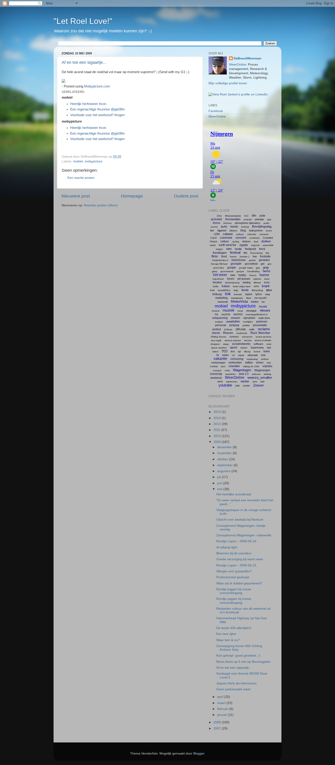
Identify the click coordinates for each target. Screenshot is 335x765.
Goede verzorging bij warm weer (239, 559)
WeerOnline (237, 64)
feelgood (250, 249)
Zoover (258, 385)
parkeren (261, 321)
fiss (267, 253)
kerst (266, 279)
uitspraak (252, 355)
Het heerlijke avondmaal (233, 494)
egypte (244, 245)
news (240, 311)
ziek (237, 385)
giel (262, 263)
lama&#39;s (224, 290)
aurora (214, 226)
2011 (219, 216)
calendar (251, 234)
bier (212, 230)
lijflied (269, 290)
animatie (259, 219)
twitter (225, 355)
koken (226, 286)
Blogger (198, 753)
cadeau (240, 234)
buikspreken (256, 230)
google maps (246, 267)
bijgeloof (221, 230)
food (224, 256)
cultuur (224, 241)
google (231, 267)
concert (240, 237)
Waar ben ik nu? (228, 640)
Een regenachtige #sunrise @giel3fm (97, 109)
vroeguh (217, 370)
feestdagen (220, 252)
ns (216, 314)
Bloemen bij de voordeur (234, 553)
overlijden (248, 321)
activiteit (216, 219)
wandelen (230, 374)
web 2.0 (244, 374)
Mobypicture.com (97, 86)
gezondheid (251, 263)
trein (266, 351)
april (220, 696)
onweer (235, 318)
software (258, 344)
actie (262, 215)
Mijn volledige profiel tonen (228, 83)
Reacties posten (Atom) (101, 205)
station (243, 347)
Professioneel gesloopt (232, 577)
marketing (221, 297)
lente (245, 290)
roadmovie (241, 333)
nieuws (265, 310)
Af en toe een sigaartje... (84, 62)
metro (254, 301)
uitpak (241, 355)
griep (214, 271)
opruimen (249, 318)
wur (262, 381)
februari (223, 709)
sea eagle (216, 340)
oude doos (264, 318)
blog (243, 230)
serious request (233, 340)
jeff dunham (243, 278)
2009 (218, 442)
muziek (228, 310)
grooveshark (226, 271)
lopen (248, 294)
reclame (264, 329)
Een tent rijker (226, 634)
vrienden (234, 366)
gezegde (236, 263)
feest (262, 249)
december (225, 447)
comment (226, 237)
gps (258, 267)
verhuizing (236, 359)
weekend (216, 377)
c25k (217, 234)
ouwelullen (233, 321)
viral (269, 362)
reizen (216, 333)
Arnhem (227, 223)
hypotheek (218, 279)
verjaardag (252, 359)
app (269, 219)
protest (216, 329)
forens (233, 256)
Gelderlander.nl (220, 260)
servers (248, 340)
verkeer (265, 359)
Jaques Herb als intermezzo (236, 683)
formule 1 (245, 256)
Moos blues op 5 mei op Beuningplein (243, 661)
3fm (254, 215)
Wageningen (242, 370)
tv (217, 355)
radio (252, 329)
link (228, 294)
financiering (256, 253)
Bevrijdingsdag (261, 226)
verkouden (235, 362)
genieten (264, 260)
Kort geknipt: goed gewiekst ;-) (238, 655)
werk (220, 381)
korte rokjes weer (242, 286)
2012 (218, 424)
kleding (246, 282)
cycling (235, 241)
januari (222, 714)
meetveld (223, 301)
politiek (246, 325)
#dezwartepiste (233, 216)
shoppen (215, 344)
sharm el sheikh (263, 340)
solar (268, 344)
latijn (236, 290)
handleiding (253, 271)
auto (224, 226)
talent (215, 351)
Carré (213, 237)
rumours (234, 336)
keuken (217, 282)
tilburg (247, 351)
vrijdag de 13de (251, 366)
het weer (220, 275)
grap (266, 267)
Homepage (132, 196)
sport (233, 347)
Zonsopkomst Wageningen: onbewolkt (243, 535)
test (233, 351)
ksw (212, 290)
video (249, 362)
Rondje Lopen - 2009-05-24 (236, 541)
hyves (230, 278)
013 (246, 216)
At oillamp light (226, 547)
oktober (223, 459)
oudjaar (219, 321)
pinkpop (234, 325)
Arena (216, 223)
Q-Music (228, 329)
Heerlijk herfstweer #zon (88, 104)
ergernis (255, 245)
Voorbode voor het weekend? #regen (97, 115)
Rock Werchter (260, 333)
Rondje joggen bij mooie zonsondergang (233, 591)
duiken (266, 241)
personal (220, 325)
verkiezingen (218, 362)
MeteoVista (239, 301)
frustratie (265, 256)
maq (267, 294)
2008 (218, 722)
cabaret (228, 234)
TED (224, 351)
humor (264, 275)
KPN (256, 286)
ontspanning (220, 318)
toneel (257, 351)
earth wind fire (227, 245)
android (248, 219)
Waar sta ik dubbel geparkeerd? (239, 583)
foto (255, 256)
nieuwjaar (251, 310)
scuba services (263, 336)
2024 (218, 412)
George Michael (219, 264)
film (245, 252)
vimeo (259, 362)
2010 (218, 436)
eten (229, 249)
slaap (226, 344)
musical (215, 311)
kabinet (257, 279)
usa (263, 355)
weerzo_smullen (259, 377)
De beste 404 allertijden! (233, 628)
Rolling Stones (218, 336)
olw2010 (237, 314)
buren (269, 230)
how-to (252, 275)
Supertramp (257, 347)
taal (269, 347)
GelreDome (238, 260)
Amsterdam (232, 219)
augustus (224, 471)
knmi (266, 282)
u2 (233, 355)
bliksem (233, 230)
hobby (242, 275)
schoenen (247, 336)
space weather (219, 347)
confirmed (254, 238)
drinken (246, 241)
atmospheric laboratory (247, 223)
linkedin (238, 294)
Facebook (216, 111)
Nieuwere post (76, 196)
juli (219, 477)
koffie (216, 286)
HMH (232, 275)
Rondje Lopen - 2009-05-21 (236, 565)
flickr (214, 256)
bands (234, 226)
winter (245, 381)
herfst (266, 271)
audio (266, 223)
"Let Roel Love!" (83, 21)
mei (220, 489)
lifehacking (257, 290)
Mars (248, 298)
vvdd (227, 370)
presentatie (260, 325)
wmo (255, 381)
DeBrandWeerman (247, 58)
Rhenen (228, 333)
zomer (246, 385)
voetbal (214, 366)
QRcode (241, 329)
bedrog (245, 226)
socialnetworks (241, 343)
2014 (218, 418)
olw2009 (225, 314)
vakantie (220, 359)
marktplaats (237, 298)
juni (220, 483)
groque (240, 271)
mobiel (78, 161)
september (225, 465)
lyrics (258, 294)
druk (256, 241)
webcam (256, 374)
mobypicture (93, 161)
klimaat (257, 282)
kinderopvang (232, 282)
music (263, 306)
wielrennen (231, 381)
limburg (217, 294)
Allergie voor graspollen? (234, 571)
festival (235, 252)
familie (238, 249)
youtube (225, 385)
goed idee (218, 267)
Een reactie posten (81, 177)
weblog (267, 374)
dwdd (213, 245)
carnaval (263, 234)
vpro (223, 366)
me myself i (260, 298)
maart (222, 703)
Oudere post (186, 196)
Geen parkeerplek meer (233, 689)
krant (265, 286)
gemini (252, 260)
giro (269, 264)
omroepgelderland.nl (256, 314)
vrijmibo (267, 366)
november (225, 453)
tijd (239, 351)
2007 (218, 728)
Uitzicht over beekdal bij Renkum (239, 519)
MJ (263, 302)
